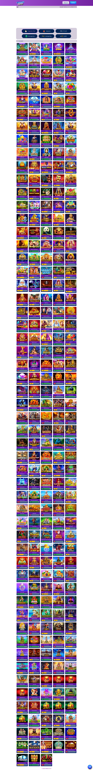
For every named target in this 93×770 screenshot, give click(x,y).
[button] (20, 17)
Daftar (73, 2)
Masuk (66, 2)
